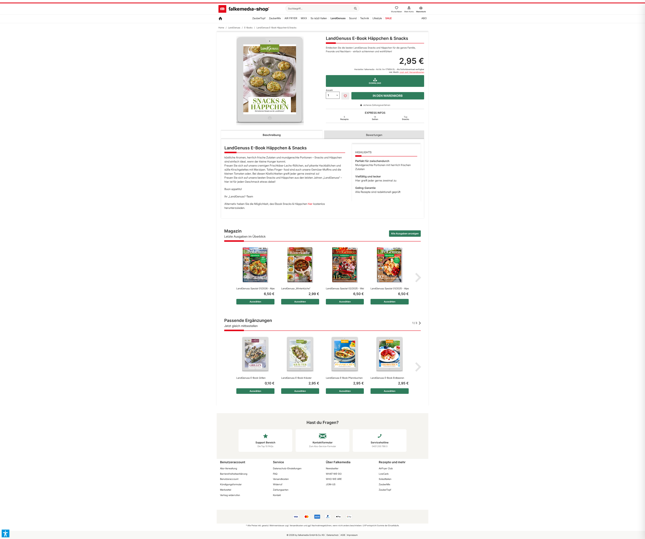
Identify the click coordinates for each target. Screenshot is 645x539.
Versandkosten (281, 479)
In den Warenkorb (388, 95)
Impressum (352, 535)
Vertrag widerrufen (230, 495)
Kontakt (277, 495)
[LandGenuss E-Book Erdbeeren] (389, 354)
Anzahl (329, 90)
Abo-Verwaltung (228, 468)
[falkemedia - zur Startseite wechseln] (243, 9)
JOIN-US (330, 484)
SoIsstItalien (385, 479)
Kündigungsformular (231, 484)
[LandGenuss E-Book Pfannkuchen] (345, 354)
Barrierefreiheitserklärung (233, 473)
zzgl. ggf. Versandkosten (412, 72)
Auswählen (255, 301)
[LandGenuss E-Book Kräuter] (300, 354)
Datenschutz (333, 535)
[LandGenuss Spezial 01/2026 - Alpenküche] (255, 265)
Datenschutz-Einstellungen (287, 468)
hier (310, 203)
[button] (5, 533)
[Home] (220, 19)
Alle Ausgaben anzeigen (405, 233)
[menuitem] (322, 8)
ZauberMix (384, 484)
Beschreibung (272, 135)
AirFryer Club (386, 468)
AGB (342, 535)
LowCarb (384, 473)
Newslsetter (332, 468)
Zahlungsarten (280, 489)
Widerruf (277, 484)
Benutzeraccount (229, 479)
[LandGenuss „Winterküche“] (300, 265)
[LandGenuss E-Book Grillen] (255, 354)
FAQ (275, 473)
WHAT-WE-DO (334, 473)
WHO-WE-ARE (334, 479)
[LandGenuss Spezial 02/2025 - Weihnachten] (345, 265)
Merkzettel (225, 489)
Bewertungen (374, 135)
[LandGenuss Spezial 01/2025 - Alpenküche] (389, 265)
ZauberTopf (385, 489)
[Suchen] (355, 8)
